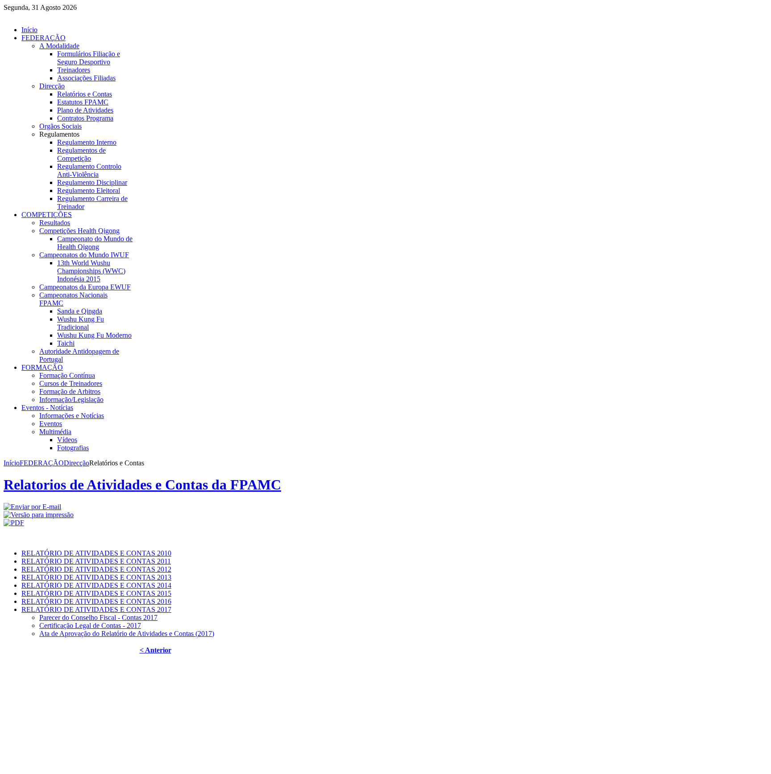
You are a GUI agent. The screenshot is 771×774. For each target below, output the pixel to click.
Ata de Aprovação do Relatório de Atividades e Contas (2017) (126, 633)
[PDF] (14, 523)
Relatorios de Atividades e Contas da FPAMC (142, 485)
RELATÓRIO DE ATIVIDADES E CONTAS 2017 (96, 609)
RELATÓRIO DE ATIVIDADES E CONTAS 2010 (96, 553)
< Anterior (155, 650)
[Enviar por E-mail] (32, 506)
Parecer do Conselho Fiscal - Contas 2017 (98, 617)
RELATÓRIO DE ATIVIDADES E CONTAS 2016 (96, 601)
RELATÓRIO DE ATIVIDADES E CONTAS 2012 (96, 569)
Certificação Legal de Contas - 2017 (90, 625)
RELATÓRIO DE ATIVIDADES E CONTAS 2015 (96, 593)
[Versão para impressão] (39, 515)
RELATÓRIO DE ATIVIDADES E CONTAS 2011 (96, 561)
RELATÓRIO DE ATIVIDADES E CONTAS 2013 (96, 577)
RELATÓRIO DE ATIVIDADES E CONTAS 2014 (96, 585)
